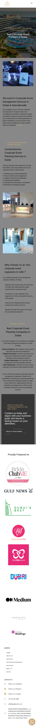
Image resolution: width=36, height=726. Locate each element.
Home (8, 652)
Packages (9, 665)
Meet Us (9, 668)
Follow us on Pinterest (14, 689)
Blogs (8, 672)
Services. (19, 125)
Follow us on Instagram (15, 684)
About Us (9, 656)
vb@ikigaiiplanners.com (15, 704)
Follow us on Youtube (14, 694)
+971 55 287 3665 (13, 699)
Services (9, 659)
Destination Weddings (14, 662)
